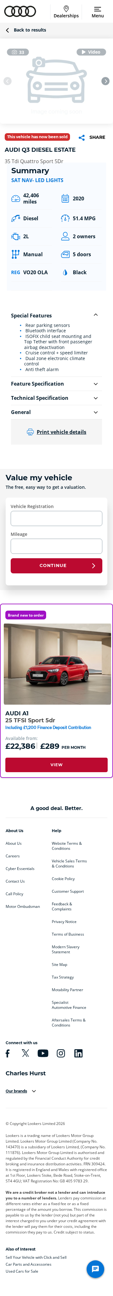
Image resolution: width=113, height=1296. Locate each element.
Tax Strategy (63, 977)
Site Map (59, 964)
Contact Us (15, 881)
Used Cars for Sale (22, 1271)
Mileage (19, 534)
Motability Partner (67, 989)
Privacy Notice (64, 921)
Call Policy (14, 894)
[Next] (105, 81)
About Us (14, 843)
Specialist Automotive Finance (69, 1005)
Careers (13, 856)
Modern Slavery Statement (65, 949)
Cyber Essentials (20, 868)
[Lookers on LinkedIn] (77, 1053)
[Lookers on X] (24, 1053)
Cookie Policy (63, 878)
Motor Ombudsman (23, 906)
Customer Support (68, 891)
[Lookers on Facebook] (6, 1053)
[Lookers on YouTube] (42, 1053)
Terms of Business (68, 934)
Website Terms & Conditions (67, 846)
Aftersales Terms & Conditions (69, 1023)
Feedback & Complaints (62, 907)
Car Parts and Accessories (28, 1264)
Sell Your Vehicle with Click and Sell (36, 1257)
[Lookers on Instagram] (60, 1053)
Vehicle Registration (32, 506)
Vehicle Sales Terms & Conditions (69, 864)
